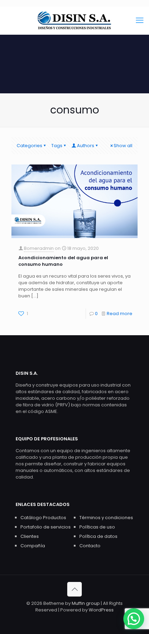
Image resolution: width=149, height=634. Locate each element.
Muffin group (86, 603)
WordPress (101, 610)
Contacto (89, 545)
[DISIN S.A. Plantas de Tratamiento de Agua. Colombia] (74, 20)
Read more (119, 313)
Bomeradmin (39, 248)
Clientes (29, 536)
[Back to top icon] (74, 589)
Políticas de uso (97, 527)
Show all (123, 145)
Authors (85, 145)
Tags (56, 145)
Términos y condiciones (106, 517)
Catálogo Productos (43, 517)
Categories (29, 145)
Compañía (32, 545)
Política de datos (98, 536)
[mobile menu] (140, 20)
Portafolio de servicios (45, 527)
